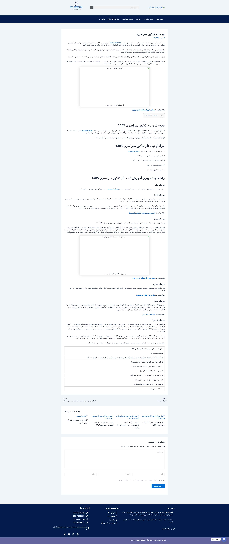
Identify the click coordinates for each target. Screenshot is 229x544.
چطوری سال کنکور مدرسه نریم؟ (145, 295)
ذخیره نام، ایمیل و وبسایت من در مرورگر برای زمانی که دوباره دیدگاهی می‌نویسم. (140, 480)
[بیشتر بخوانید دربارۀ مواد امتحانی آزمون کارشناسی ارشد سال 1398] (153, 417)
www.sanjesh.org (115, 42)
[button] (148, 19)
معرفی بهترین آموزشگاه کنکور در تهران (143, 110)
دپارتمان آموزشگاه (113, 19)
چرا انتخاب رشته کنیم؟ (148, 314)
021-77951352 (76, 7)
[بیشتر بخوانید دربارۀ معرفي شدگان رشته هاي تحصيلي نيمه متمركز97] (101, 417)
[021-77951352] (76, 4)
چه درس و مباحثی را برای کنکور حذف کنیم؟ (142, 213)
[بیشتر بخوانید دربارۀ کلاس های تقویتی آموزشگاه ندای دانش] (82, 416)
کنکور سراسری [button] (148, 19)
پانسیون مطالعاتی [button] (127, 19)
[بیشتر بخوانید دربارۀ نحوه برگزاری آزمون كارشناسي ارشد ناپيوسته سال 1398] (127, 417)
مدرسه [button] (138, 19)
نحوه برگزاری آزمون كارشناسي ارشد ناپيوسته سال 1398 (127, 425)
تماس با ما (102, 19)
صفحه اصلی (159, 19)
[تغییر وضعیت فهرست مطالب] (161, 115)
